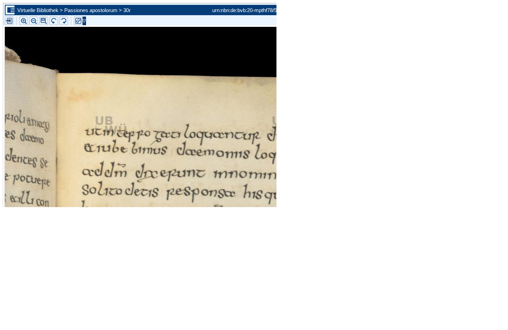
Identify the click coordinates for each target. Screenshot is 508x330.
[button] (43, 21)
